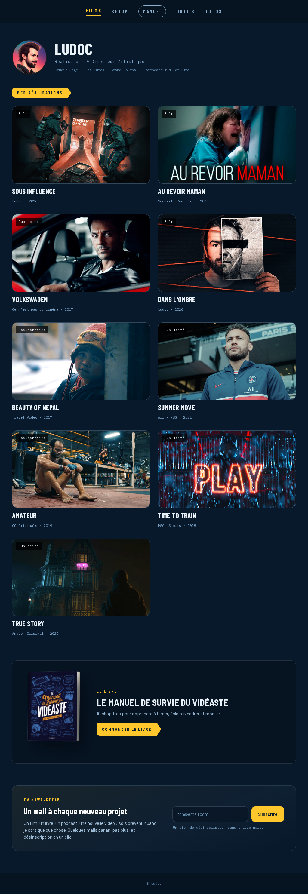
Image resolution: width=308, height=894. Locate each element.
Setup (120, 11)
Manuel (152, 11)
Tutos (213, 11)
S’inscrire (268, 814)
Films (94, 10)
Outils (185, 11)
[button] (81, 155)
